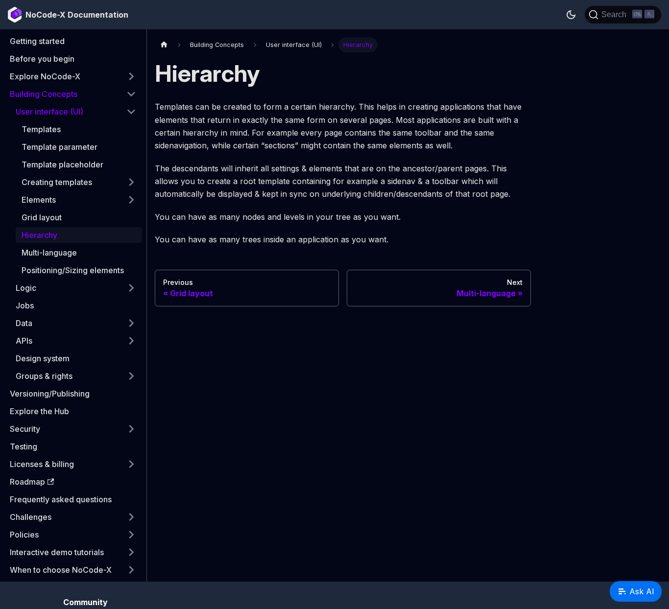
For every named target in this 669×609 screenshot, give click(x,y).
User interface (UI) (49, 112)
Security (25, 429)
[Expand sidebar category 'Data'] (131, 323)
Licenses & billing (42, 464)
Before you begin (42, 59)
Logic (26, 288)
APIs (24, 341)
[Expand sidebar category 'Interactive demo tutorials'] (131, 552)
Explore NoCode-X (45, 76)
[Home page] (164, 44)
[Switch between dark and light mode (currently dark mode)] (571, 15)
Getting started (37, 41)
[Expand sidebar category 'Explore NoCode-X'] (131, 76)
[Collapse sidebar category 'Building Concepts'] (131, 94)
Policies (24, 534)
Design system (43, 358)
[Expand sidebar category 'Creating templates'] (131, 182)
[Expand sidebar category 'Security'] (131, 429)
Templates (41, 129)
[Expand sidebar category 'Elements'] (131, 200)
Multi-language (49, 253)
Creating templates (57, 182)
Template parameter (59, 147)
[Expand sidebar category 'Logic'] (131, 288)
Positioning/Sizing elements (73, 270)
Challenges (30, 517)
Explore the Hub (39, 411)
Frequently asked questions (61, 499)
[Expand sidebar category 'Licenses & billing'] (131, 464)
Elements (39, 200)
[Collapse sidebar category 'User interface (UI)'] (131, 111)
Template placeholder (62, 164)
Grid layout (42, 217)
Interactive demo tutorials (57, 552)
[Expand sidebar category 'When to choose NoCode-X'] (131, 570)
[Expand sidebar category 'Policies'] (131, 534)
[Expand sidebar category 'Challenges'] (131, 517)
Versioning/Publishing (50, 393)
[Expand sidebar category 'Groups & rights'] (131, 376)
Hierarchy (39, 235)
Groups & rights (44, 376)
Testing (23, 446)
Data (24, 323)
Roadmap (27, 482)
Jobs (25, 305)
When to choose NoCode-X (61, 570)
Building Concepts (43, 94)
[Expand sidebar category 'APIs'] (131, 341)
